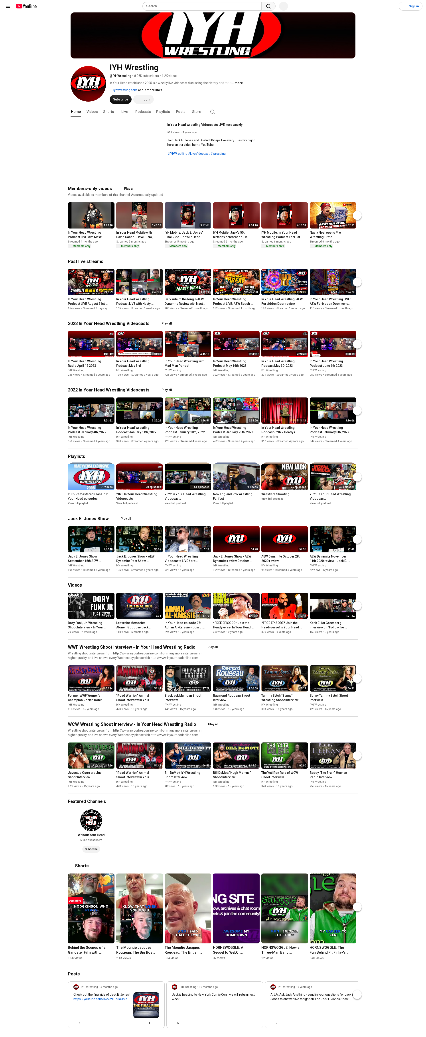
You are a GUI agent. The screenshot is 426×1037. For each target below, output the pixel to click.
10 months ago (208, 986)
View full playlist (78, 503)
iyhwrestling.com (125, 90)
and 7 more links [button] (150, 90)
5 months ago (109, 986)
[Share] (134, 1022)
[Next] (357, 215)
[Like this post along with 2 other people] (272, 1022)
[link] (116, 1006)
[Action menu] (157, 1022)
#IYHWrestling (177, 153)
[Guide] (8, 6)
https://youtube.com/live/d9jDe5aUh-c (100, 999)
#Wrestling (218, 153)
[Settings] (392, 6)
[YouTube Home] (26, 6)
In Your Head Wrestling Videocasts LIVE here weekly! (205, 124)
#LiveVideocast (199, 153)
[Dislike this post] (85, 1022)
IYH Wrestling (76, 370)
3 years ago (305, 986)
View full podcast (127, 503)
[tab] (76, 111)
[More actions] (112, 233)
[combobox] (203, 6)
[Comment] (247, 1022)
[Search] (268, 6)
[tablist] (213, 111)
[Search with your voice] (283, 6)
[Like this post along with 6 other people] (75, 1022)
